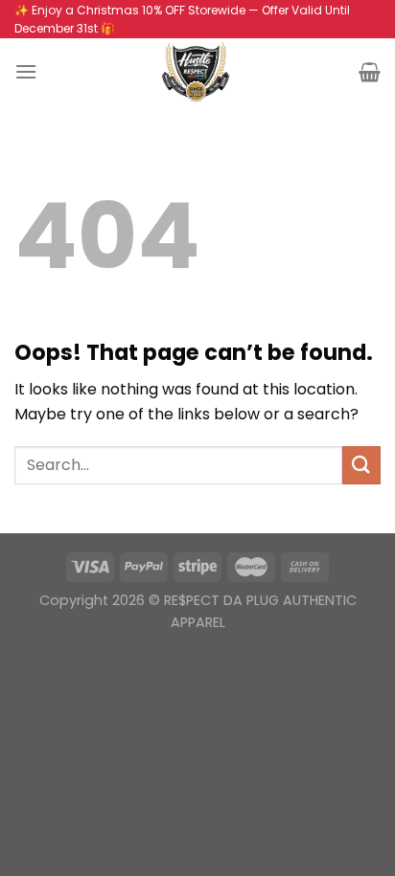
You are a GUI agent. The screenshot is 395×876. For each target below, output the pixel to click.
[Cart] (370, 72)
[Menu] (25, 71)
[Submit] (361, 464)
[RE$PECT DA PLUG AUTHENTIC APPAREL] (197, 71)
